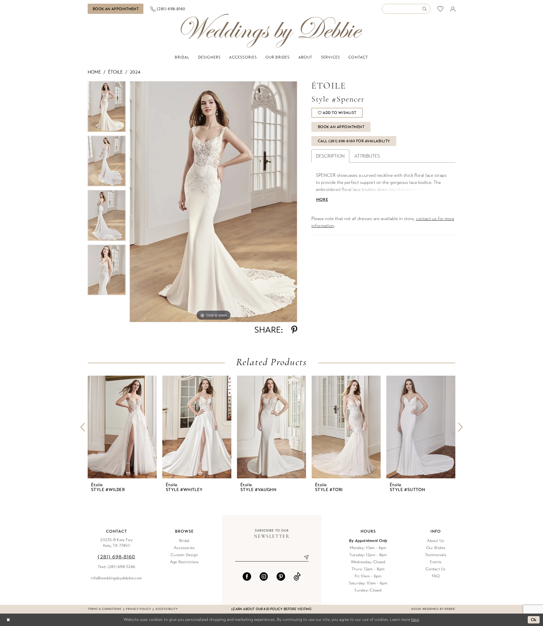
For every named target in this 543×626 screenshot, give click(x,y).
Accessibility (166, 609)
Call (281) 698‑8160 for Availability (354, 141)
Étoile (115, 72)
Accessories (184, 547)
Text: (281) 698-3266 (116, 566)
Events (435, 562)
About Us (435, 540)
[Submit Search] (426, 9)
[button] (453, 9)
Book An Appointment (341, 127)
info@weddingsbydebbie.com (116, 578)
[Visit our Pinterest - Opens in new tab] (281, 576)
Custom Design (184, 554)
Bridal (184, 540)
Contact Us (435, 569)
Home (94, 72)
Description (330, 156)
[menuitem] (115, 9)
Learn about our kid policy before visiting (271, 609)
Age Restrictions (184, 562)
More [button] (322, 199)
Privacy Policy (138, 609)
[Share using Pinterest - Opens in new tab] (294, 330)
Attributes (367, 156)
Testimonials (435, 554)
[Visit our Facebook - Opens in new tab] (247, 576)
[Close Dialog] (8, 620)
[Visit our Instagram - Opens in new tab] (264, 576)
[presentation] (122, 427)
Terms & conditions (104, 609)
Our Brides (435, 547)
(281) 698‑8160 (116, 557)
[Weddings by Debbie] (271, 31)
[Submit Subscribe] (304, 557)
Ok (534, 619)
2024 (135, 72)
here (415, 619)
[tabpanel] (107, 108)
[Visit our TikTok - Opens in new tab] (297, 576)
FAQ (436, 576)
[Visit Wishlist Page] (440, 9)
